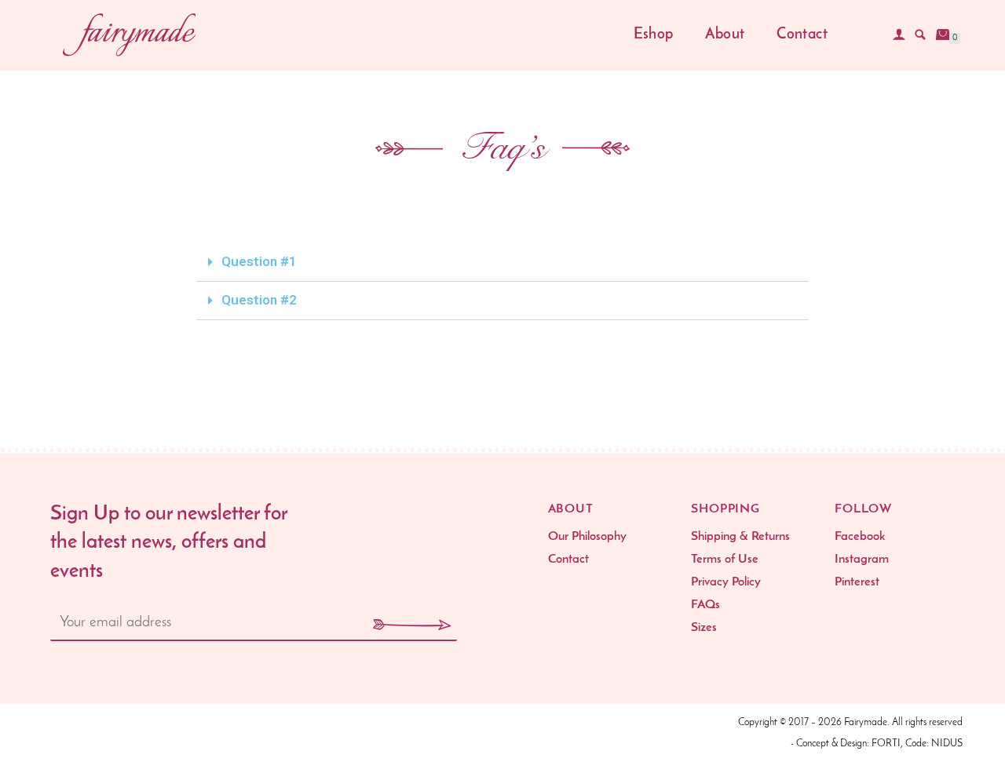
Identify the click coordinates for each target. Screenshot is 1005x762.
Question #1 (259, 261)
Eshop (654, 34)
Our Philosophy (587, 536)
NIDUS (947, 743)
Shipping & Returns (740, 536)
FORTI (886, 743)
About (724, 34)
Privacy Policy (726, 582)
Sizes (704, 628)
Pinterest (857, 582)
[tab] (502, 262)
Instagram (862, 559)
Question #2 (259, 300)
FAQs (705, 605)
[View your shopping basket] (943, 34)
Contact (802, 34)
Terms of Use (724, 559)
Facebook (860, 536)
